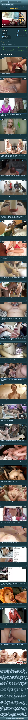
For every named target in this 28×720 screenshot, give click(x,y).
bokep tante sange (8, 688)
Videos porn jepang (7, 716)
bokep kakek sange (11, 676)
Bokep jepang (3, 706)
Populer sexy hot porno (15, 1)
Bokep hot (2, 702)
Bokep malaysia (12, 703)
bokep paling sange (15, 681)
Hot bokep (8, 702)
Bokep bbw (5, 707)
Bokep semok (15, 713)
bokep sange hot (13, 683)
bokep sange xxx (4, 684)
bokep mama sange (8, 678)
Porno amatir (22, 701)
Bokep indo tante (4, 710)
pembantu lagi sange (5, 696)
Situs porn (14, 716)
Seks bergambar (12, 715)
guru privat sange (15, 690)
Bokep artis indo (8, 701)
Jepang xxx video (13, 710)
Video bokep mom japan (8, 714)
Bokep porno (19, 704)
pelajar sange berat (21, 695)
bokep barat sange (21, 670)
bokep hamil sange (8, 672)
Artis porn (16, 707)
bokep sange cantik (10, 44)
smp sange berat (16, 700)
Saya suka (21, 30)
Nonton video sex (11, 704)
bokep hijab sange (17, 672)
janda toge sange (11, 692)
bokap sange (12, 669)
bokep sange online (22, 683)
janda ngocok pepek (8, 691)
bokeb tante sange (20, 669)
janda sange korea (18, 691)
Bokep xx (21, 707)
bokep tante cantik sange (16, 685)
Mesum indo (5, 712)
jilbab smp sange (19, 694)
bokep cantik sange (4, 671)
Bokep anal (5, 703)
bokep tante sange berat (18, 688)
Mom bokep (15, 701)
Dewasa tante (19, 712)
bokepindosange (13, 689)
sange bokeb (14, 696)
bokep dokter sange (14, 671)
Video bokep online (7, 709)
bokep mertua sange (14, 679)
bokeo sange (13, 670)
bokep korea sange (4, 677)
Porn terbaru (12, 712)
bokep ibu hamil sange (9, 673)
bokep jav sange (9, 675)
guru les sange (7, 690)
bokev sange (20, 689)
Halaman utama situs (11, 718)
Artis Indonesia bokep (19, 714)
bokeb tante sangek (4, 670)
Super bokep (20, 703)
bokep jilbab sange (17, 675)
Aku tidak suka (21, 35)
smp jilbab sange (7, 700)
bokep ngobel (7, 681)
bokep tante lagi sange (11, 687)
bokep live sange (14, 677)
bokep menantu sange (19, 678)
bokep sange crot (4, 683)
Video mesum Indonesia (18, 708)
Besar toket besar (12, 41)
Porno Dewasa (3, 715)
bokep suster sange (4, 685)
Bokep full (25, 704)
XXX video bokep (8, 708)
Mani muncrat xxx (22, 41)
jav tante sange (19, 692)
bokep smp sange (22, 684)
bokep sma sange (13, 684)
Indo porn (13, 702)
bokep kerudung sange (21, 676)
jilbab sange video (9, 694)
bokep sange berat (13, 682)
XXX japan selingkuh (18, 706)
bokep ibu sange (19, 673)
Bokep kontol (8, 713)
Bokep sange (4, 1)
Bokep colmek (24, 709)
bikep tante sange (4, 669)
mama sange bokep (11, 695)
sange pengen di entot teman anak (12, 697)
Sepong (3, 44)
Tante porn (10, 707)
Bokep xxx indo (16, 709)
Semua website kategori (7, 4)
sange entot (20, 696)
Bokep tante (20, 710)
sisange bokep (17, 698)
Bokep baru (10, 706)
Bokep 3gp (18, 715)
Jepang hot (19, 702)
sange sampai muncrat (7, 698)
